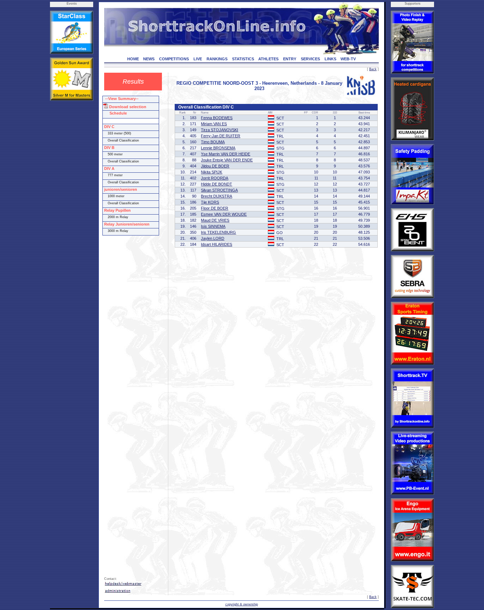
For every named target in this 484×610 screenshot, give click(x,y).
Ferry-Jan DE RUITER (220, 136)
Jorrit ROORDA (214, 178)
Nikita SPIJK (211, 172)
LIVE (197, 59)
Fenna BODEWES (216, 118)
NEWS (148, 59)
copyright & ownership (241, 604)
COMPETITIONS (174, 59)
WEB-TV (348, 59)
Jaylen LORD (212, 238)
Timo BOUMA (213, 142)
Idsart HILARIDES (216, 244)
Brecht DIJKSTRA (216, 196)
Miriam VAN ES (214, 124)
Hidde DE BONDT (216, 184)
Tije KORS (210, 202)
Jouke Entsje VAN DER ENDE (227, 160)
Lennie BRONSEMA (218, 148)
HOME (133, 59)
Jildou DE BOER (215, 166)
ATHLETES (268, 59)
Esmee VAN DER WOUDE (224, 214)
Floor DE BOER (214, 208)
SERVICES (310, 59)
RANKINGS (217, 59)
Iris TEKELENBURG (218, 232)
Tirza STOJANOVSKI (219, 130)
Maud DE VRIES (215, 220)
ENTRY (289, 59)
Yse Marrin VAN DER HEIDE (225, 154)
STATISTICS (243, 59)
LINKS (330, 59)
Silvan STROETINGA (219, 190)
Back (373, 69)
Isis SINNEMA (213, 226)
